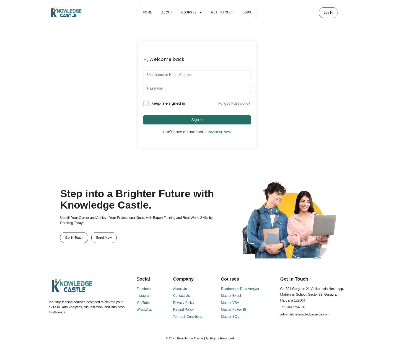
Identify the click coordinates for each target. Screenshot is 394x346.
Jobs (247, 12)
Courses (189, 12)
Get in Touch (222, 12)
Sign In (197, 120)
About (166, 12)
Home (147, 12)
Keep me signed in (168, 103)
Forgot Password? (234, 103)
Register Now (219, 132)
